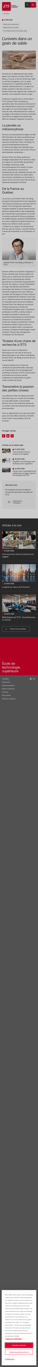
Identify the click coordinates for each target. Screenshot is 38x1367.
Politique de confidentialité (14, 1339)
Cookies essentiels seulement (19, 1352)
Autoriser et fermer (19, 1345)
